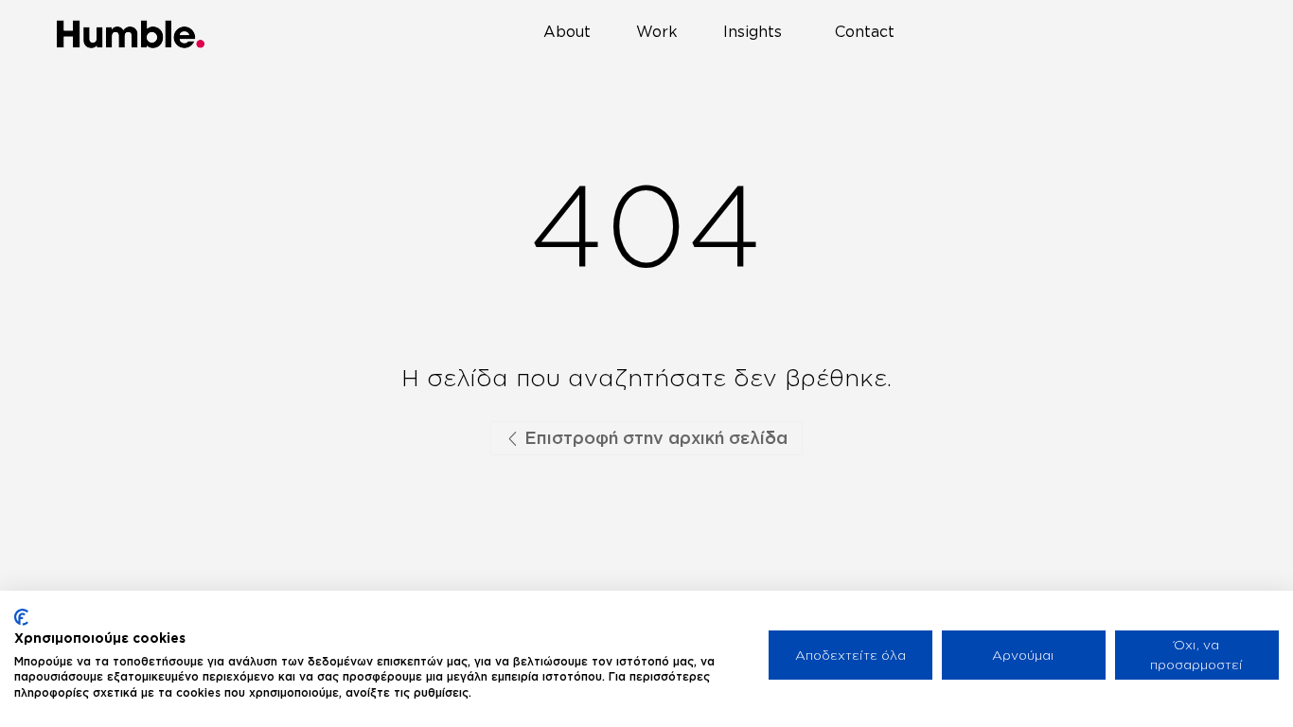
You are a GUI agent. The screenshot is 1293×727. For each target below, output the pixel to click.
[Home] (131, 34)
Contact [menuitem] (864, 36)
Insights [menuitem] (760, 36)
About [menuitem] (574, 36)
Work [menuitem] (664, 36)
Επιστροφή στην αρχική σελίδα (654, 437)
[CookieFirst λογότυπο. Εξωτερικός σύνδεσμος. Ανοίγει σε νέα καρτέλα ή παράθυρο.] (21, 617)
